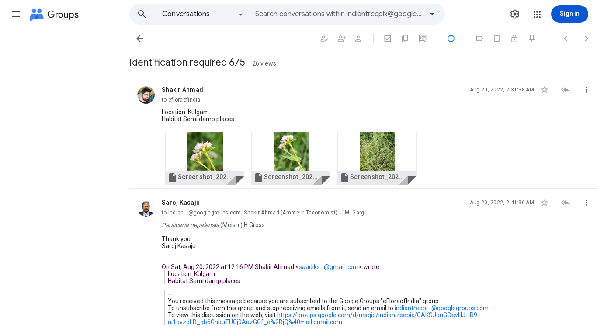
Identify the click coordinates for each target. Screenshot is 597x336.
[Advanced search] (432, 14)
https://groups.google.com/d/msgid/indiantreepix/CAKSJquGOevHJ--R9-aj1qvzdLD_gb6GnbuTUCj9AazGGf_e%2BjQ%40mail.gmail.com (323, 319)
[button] (15, 14)
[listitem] (363, 132)
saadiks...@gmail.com (328, 266)
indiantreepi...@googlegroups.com (442, 308)
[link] (204, 158)
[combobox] (339, 14)
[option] (203, 14)
